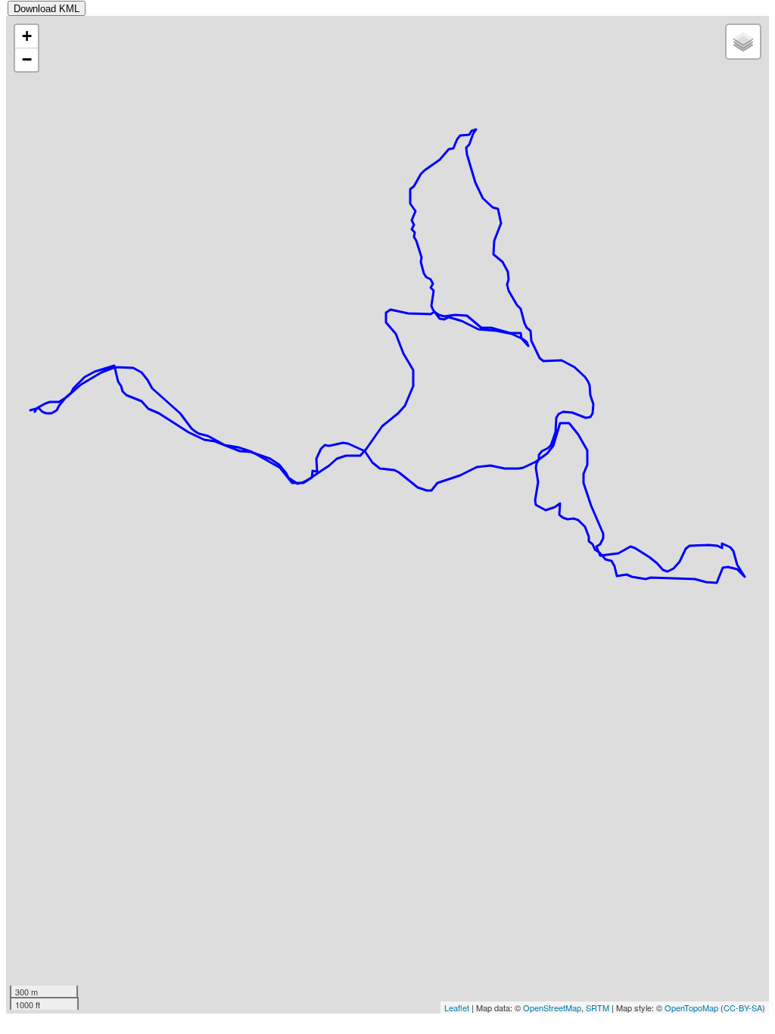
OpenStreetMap (552, 1007)
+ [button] (27, 35)
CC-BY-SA (743, 1007)
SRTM (597, 1007)
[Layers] (743, 41)
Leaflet (456, 1007)
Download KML (46, 8)
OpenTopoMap (691, 1007)
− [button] (27, 59)
